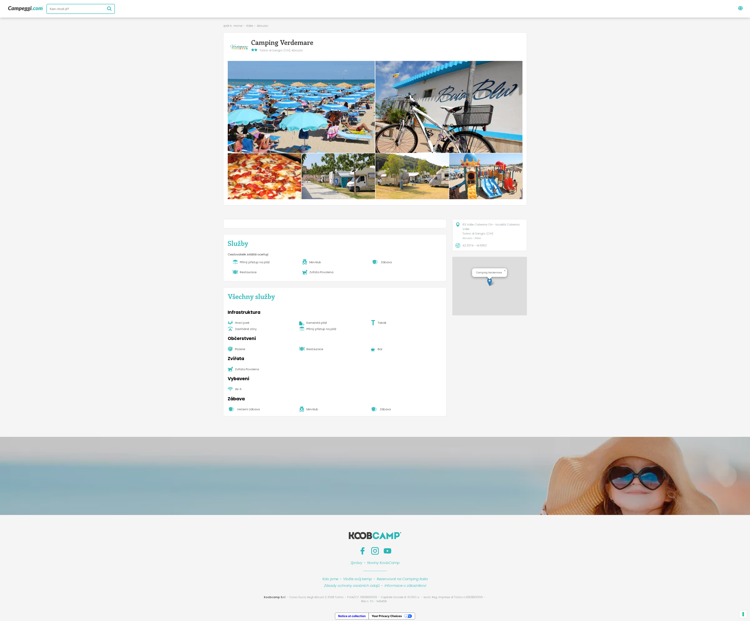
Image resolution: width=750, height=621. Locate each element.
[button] (489, 282)
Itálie (249, 26)
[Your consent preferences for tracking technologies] (743, 614)
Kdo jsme (330, 578)
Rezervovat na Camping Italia (402, 578)
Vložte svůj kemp (357, 578)
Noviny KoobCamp (383, 562)
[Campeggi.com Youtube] (387, 551)
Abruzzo (262, 26)
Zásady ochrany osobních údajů (352, 585)
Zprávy (356, 562)
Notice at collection (352, 616)
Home (238, 26)
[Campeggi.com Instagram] (375, 551)
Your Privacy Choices (387, 616)
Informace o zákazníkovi (405, 585)
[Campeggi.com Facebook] (362, 551)
